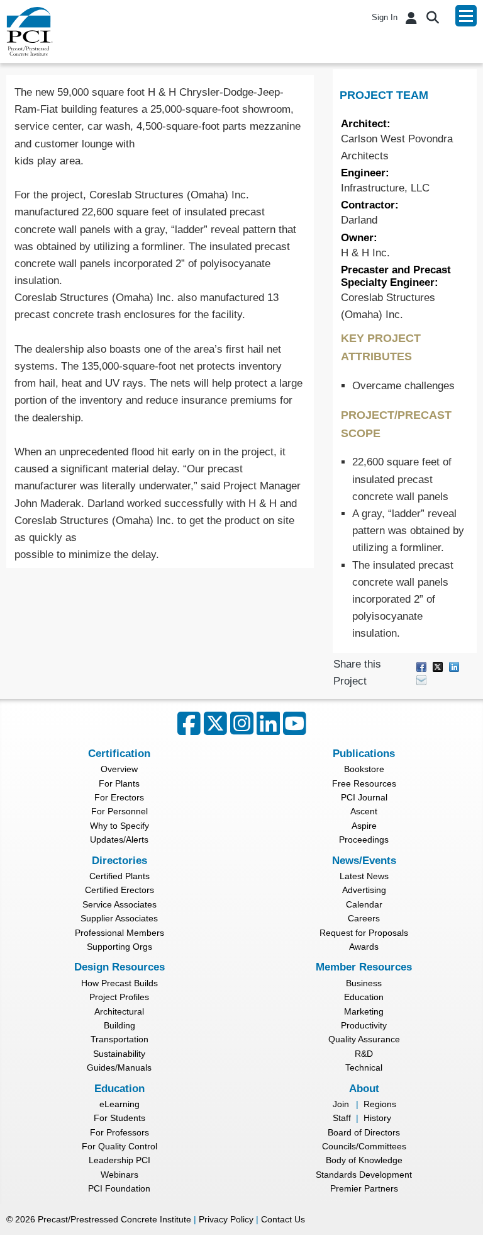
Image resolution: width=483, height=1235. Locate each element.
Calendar (364, 904)
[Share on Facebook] (421, 666)
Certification (119, 754)
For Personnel (119, 811)
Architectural (119, 1011)
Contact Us (283, 1219)
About (364, 1089)
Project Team (384, 95)
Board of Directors (364, 1132)
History (377, 1118)
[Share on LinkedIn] (454, 666)
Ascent (363, 811)
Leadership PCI (119, 1160)
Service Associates (119, 904)
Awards (364, 947)
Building (119, 1025)
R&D (364, 1054)
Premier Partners (364, 1188)
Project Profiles (119, 997)
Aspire (364, 826)
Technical (363, 1067)
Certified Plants (119, 876)
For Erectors (119, 797)
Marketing (364, 1011)
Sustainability (119, 1054)
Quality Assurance (364, 1039)
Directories (119, 861)
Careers (364, 918)
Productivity (364, 1025)
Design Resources (119, 967)
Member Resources (364, 967)
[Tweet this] (437, 666)
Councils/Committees (364, 1146)
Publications (364, 754)
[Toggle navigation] (466, 15)
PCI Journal (364, 797)
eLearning (119, 1104)
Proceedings (364, 839)
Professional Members (119, 933)
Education (364, 997)
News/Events (364, 861)
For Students (119, 1118)
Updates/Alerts (119, 839)
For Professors (119, 1132)
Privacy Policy (226, 1219)
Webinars (119, 1175)
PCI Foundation (119, 1188)
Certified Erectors (119, 890)
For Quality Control (119, 1146)
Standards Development (364, 1175)
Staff (342, 1118)
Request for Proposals (363, 933)
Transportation (119, 1039)
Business (364, 983)
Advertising (364, 890)
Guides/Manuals (119, 1067)
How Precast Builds (119, 983)
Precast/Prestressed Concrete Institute (114, 1219)
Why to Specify (119, 826)
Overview (119, 769)
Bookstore (364, 769)
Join (341, 1104)
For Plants (119, 783)
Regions (380, 1104)
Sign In (384, 17)
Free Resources (364, 783)
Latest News (364, 876)
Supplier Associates (119, 918)
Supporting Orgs (119, 947)
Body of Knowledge (364, 1160)
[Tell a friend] (421, 679)
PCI (29, 31)
